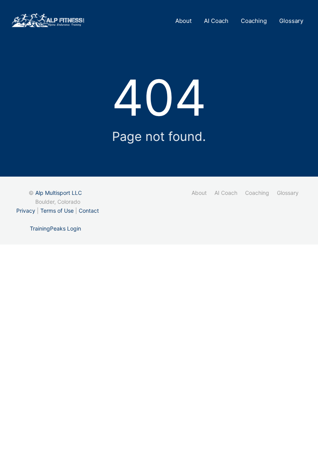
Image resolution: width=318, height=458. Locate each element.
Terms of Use (57, 210)
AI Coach (216, 20)
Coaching (254, 20)
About (183, 20)
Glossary (291, 20)
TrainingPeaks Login (55, 228)
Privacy (25, 210)
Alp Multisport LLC (58, 192)
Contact (89, 210)
